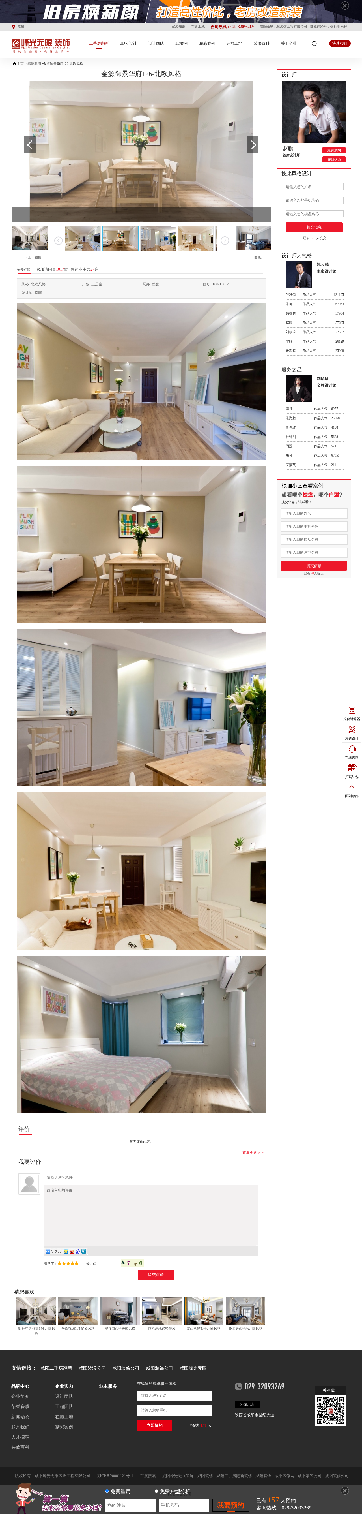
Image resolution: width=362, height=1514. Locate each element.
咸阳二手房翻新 (56, 1368)
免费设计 (352, 738)
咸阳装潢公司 (92, 1368)
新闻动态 (20, 1416)
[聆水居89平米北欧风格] (245, 1311)
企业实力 (64, 1386)
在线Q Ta (334, 159)
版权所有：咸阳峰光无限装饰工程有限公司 (52, 1476)
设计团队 (156, 43)
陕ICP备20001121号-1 (114, 1476)
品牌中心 (20, 1386)
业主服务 (108, 1386)
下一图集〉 (255, 257)
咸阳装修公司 (125, 1368)
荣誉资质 (20, 1406)
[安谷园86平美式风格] (120, 1311)
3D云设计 (128, 43)
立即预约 (155, 1425)
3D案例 (181, 43)
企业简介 (20, 1396)
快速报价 (340, 43)
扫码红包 (352, 777)
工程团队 (64, 1406)
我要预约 (230, 1505)
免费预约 (334, 150)
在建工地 (198, 27)
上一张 (58, 240)
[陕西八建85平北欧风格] (203, 1311)
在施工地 (64, 1416)
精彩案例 (207, 43)
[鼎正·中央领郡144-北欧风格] (36, 1311)
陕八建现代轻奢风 (161, 1329)
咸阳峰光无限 (193, 1368)
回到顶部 (352, 796)
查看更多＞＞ (253, 1153)
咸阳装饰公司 (159, 1368)
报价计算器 (351, 719)
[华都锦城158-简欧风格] (78, 1311)
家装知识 (178, 27)
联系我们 (20, 1427)
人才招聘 (20, 1437)
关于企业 (289, 43)
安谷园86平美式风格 (120, 1329)
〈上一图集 (32, 257)
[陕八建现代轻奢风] (162, 1311)
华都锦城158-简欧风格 (78, 1329)
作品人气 (315, 295)
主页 (20, 64)
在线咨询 (352, 758)
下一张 (224, 240)
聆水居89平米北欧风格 (245, 1329)
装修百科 (262, 43)
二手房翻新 (99, 43)
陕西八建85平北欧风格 (204, 1329)
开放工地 (234, 43)
